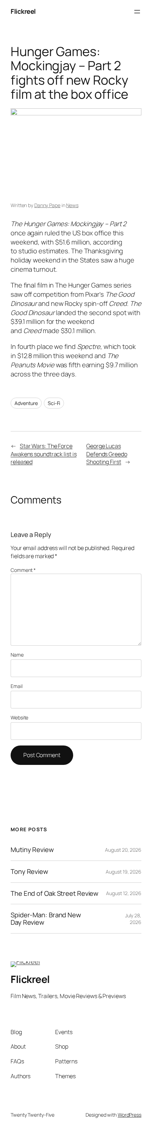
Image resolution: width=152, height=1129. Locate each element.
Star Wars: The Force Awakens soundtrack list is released (43, 454)
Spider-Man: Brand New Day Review (46, 918)
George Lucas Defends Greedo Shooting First (106, 454)
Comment (23, 570)
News (72, 205)
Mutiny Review (32, 849)
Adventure (26, 403)
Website (19, 717)
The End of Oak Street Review (54, 893)
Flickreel (23, 11)
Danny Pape (47, 205)
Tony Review (29, 871)
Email (17, 686)
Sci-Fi (54, 403)
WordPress (129, 1114)
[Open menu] (137, 11)
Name (17, 654)
